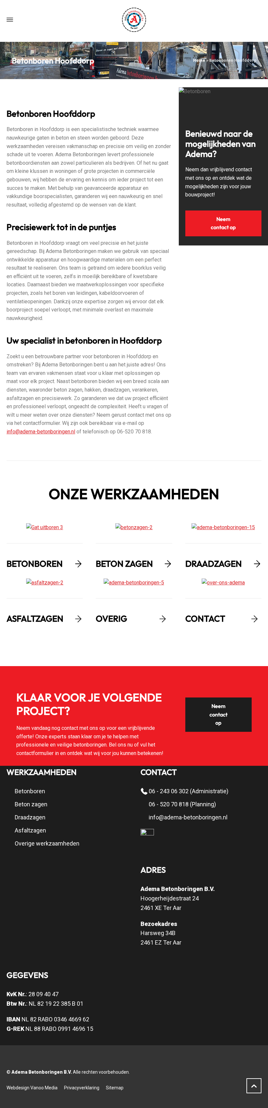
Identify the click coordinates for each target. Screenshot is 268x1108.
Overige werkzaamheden (47, 843)
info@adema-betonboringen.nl (41, 431)
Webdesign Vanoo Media (32, 1087)
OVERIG (111, 618)
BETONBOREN (35, 563)
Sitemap (115, 1087)
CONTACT (205, 618)
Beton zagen (31, 804)
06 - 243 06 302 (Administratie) (188, 791)
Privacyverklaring (81, 1087)
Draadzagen (30, 817)
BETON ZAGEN (124, 563)
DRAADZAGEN (213, 563)
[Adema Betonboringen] (134, 20)
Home (199, 60)
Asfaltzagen (30, 830)
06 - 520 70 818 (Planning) (182, 804)
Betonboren (30, 791)
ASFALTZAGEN (35, 618)
